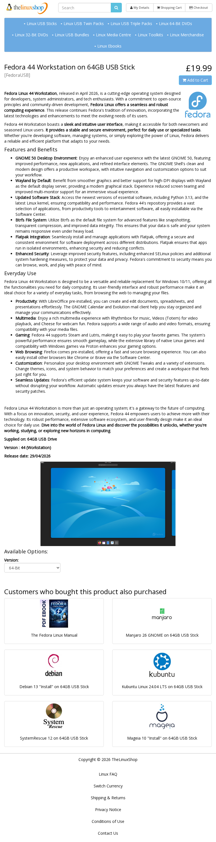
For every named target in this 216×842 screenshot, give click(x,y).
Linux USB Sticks (42, 23)
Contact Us (108, 833)
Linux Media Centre (113, 34)
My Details (141, 7)
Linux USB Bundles (72, 34)
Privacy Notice (108, 809)
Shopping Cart (171, 7)
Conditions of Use (108, 821)
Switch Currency (108, 786)
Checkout (200, 7)
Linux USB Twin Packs (84, 23)
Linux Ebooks (109, 46)
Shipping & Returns (108, 797)
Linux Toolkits (150, 34)
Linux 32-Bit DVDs (31, 34)
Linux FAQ (108, 774)
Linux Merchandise (187, 34)
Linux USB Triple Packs (131, 23)
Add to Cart (197, 80)
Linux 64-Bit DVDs (175, 23)
